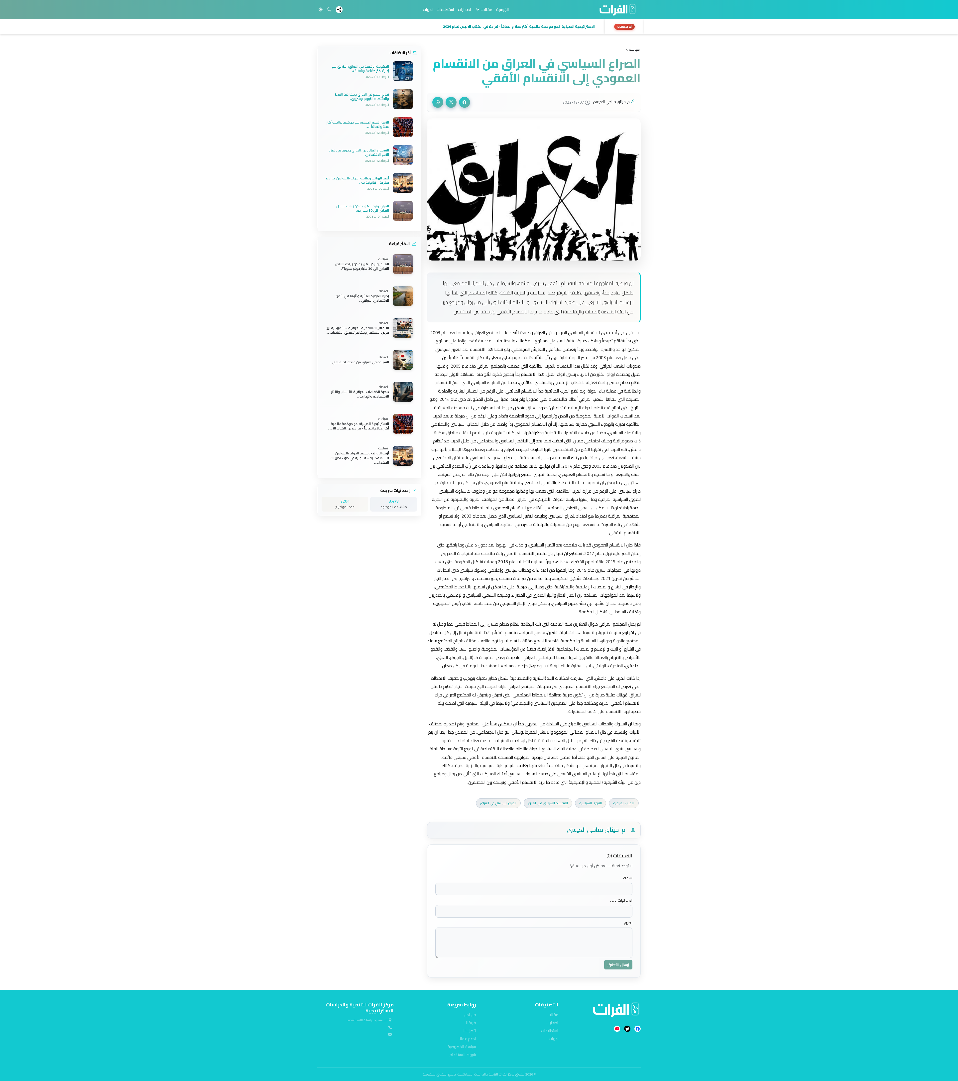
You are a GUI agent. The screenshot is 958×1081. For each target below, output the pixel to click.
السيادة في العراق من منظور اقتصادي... (359, 362)
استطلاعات (445, 9)
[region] (479, 26)
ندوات (428, 9)
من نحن (470, 1014)
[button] (459, 26)
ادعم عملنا (467, 1038)
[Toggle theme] (320, 9)
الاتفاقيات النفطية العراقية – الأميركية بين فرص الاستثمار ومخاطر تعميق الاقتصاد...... (357, 330)
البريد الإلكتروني (621, 900)
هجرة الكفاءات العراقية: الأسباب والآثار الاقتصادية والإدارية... (360, 394)
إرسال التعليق (618, 964)
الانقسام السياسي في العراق (548, 803)
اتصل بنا (469, 1030)
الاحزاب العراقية (623, 803)
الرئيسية (502, 9)
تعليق (628, 923)
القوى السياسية (590, 803)
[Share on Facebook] (464, 102)
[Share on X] (451, 102)
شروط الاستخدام (463, 1054)
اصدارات (464, 9)
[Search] (329, 9)
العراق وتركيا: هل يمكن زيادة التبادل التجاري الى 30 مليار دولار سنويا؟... (362, 266)
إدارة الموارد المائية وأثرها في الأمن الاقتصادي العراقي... (362, 298)
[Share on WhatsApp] (437, 102)
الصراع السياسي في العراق (498, 803)
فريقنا (471, 1022)
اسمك (627, 878)
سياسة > (633, 49)
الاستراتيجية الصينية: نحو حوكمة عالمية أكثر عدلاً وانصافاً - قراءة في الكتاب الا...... (358, 425)
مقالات (552, 1014)
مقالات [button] (485, 9)
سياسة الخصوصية (462, 1046)
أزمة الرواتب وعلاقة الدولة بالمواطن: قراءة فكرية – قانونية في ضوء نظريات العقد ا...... (360, 458)
